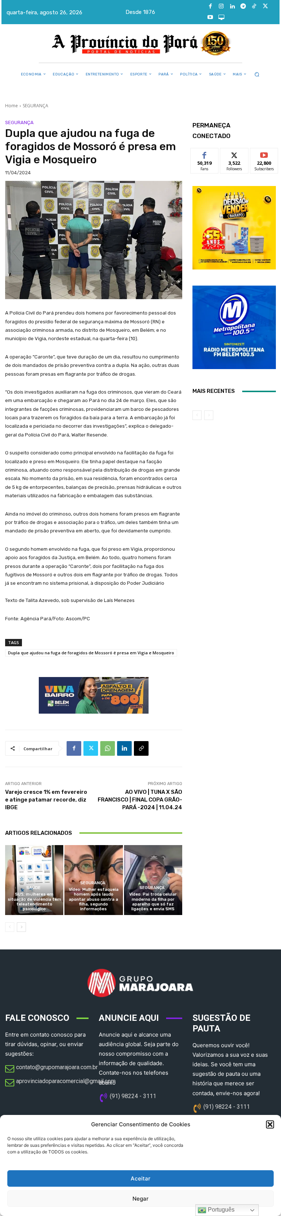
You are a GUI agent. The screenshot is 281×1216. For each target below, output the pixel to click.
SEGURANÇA (35, 106)
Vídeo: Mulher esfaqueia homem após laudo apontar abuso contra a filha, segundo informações (94, 899)
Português (220, 1209)
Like (205, 153)
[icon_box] (51, 1069)
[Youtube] (210, 17)
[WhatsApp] (107, 748)
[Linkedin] (232, 6)
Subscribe (264, 153)
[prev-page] (9, 927)
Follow (234, 153)
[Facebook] (210, 6)
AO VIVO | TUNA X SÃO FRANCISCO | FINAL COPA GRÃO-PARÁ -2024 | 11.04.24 (140, 800)
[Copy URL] (141, 748)
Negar (140, 1198)
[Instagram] (221, 6)
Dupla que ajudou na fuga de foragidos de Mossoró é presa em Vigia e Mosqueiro (91, 652)
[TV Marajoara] (221, 17)
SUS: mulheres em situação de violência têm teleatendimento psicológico (34, 901)
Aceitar (140, 1178)
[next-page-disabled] (208, 415)
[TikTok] (254, 6)
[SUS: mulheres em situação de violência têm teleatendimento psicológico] (34, 880)
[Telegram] (243, 6)
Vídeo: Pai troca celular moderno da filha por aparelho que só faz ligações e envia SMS (153, 901)
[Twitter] (265, 6)
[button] (270, 1124)
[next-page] (21, 927)
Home (11, 106)
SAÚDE (33, 888)
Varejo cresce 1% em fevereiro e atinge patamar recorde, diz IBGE (46, 800)
